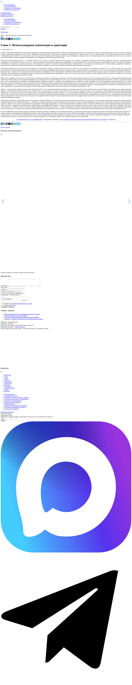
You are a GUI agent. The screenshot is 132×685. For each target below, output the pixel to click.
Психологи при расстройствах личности (16, 397)
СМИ (6, 378)
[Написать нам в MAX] (66, 552)
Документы (7, 386)
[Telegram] (19, 39)
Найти (3, 420)
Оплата (6, 389)
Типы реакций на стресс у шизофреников (29, 119)
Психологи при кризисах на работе (15, 407)
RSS (2, 37)
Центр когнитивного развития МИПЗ (15, 315)
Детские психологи (10, 20)
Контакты (7, 384)
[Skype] (17, 39)
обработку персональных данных (22, 303)
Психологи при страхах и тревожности (16, 399)
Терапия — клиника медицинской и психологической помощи (23, 319)
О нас (6, 376)
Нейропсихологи (9, 404)
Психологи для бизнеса (11, 409)
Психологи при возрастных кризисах (15, 405)
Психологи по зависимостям (13, 400)
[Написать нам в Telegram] (66, 683)
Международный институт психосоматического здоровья (22, 314)
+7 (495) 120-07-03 (19, 327)
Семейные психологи (11, 396)
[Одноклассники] (4, 39)
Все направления (9, 19)
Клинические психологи (11, 24)
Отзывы (6, 380)
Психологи (7, 375)
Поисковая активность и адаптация (96, 119)
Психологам (8, 381)
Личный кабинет (6, 12)
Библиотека (7, 383)
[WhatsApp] (14, 39)
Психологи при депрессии (12, 402)
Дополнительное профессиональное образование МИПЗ (21, 317)
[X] (9, 39)
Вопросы (7, 391)
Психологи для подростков (12, 22)
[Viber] (12, 39)
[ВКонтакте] (2, 39)
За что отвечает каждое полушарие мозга (72, 119)
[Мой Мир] (7, 39)
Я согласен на (17, 303)
